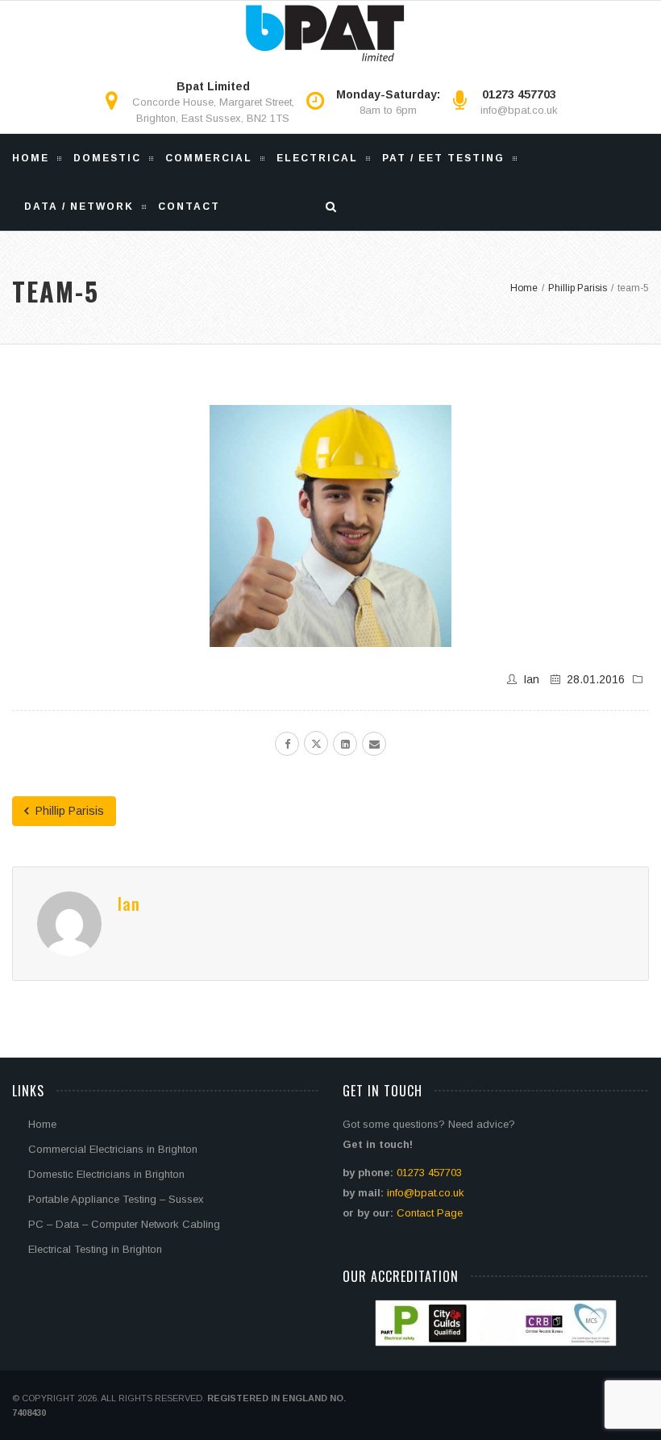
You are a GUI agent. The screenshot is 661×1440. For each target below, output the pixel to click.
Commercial (208, 158)
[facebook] (287, 744)
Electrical (317, 158)
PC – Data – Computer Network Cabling (124, 1224)
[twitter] (316, 743)
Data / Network (79, 206)
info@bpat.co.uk (519, 110)
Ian (531, 679)
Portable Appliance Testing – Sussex (116, 1199)
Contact (189, 206)
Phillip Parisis (68, 810)
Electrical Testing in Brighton (95, 1249)
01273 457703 (429, 1173)
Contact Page (430, 1213)
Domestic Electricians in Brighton (106, 1174)
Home (30, 158)
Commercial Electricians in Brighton (112, 1149)
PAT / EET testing (443, 158)
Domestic (107, 158)
